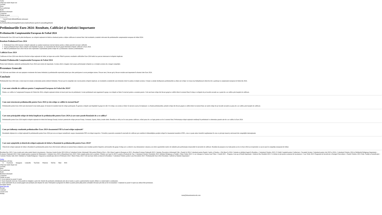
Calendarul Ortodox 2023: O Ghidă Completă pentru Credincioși (279, 152)
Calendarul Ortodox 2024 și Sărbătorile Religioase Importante (356, 152)
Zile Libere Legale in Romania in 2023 (119, 152)
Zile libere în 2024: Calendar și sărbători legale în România (239, 152)
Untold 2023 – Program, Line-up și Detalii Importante (234, 154)
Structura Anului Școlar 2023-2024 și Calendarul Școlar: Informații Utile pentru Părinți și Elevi (76, 152)
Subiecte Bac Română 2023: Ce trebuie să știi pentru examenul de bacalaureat (277, 154)
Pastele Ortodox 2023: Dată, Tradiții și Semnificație (363, 154)
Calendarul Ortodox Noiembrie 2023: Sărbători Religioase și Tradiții (157, 154)
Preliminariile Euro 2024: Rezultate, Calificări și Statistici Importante (167, 156)
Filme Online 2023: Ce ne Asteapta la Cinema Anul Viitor (198, 154)
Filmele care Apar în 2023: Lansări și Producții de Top (117, 154)
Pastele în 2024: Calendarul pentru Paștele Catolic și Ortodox (200, 152)
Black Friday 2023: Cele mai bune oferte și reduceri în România (92, 156)
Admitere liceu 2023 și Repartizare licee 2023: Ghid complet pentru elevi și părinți (73, 154)
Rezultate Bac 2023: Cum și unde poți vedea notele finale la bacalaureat (22, 152)
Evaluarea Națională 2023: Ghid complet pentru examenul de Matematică (23, 154)
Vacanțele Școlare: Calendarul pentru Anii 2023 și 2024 (318, 152)
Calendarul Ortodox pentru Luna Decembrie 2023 (129, 156)
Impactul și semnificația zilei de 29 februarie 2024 (54, 156)
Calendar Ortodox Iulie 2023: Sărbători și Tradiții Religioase (19, 156)
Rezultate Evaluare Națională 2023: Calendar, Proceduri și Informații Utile (156, 152)
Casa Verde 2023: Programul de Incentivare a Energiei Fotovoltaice (324, 154)
